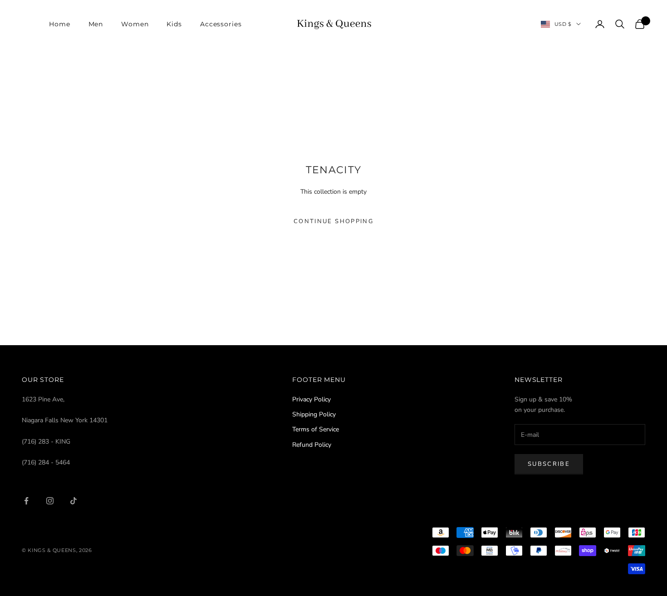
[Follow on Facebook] (26, 500)
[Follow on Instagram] (49, 500)
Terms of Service (315, 429)
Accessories (221, 24)
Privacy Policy (311, 399)
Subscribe (549, 464)
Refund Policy (311, 444)
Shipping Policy (314, 414)
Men (95, 24)
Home (59, 24)
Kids (174, 24)
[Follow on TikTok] (73, 500)
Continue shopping (333, 221)
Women (134, 24)
